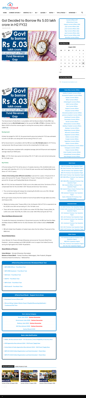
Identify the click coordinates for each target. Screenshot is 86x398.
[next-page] (6, 386)
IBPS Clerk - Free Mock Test (13, 282)
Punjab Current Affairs (72, 139)
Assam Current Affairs (72, 97)
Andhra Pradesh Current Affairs (72, 93)
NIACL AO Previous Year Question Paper (72, 229)
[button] (82, 13)
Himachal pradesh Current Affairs (72, 113)
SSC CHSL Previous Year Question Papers (72, 243)
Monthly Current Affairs (72, 37)
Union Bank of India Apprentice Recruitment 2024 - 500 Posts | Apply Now (27, 347)
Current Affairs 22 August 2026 (10, 383)
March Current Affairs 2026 (72, 35)
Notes (51, 12)
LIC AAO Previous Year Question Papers (71, 207)
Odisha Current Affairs (72, 137)
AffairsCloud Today (72, 22)
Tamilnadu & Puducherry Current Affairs (72, 145)
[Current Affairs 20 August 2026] (47, 376)
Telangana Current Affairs (72, 148)
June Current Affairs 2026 (72, 28)
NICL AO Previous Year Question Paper (72, 217)
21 (76, 63)
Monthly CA (27, 12)
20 (72, 63)
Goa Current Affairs (72, 106)
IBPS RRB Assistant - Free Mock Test (16, 271)
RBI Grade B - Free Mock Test (13, 286)
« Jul (60, 72)
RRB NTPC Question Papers (72, 241)
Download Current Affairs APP (14, 299)
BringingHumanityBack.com (69, 82)
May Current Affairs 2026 (72, 31)
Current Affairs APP (72, 20)
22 (79, 63)
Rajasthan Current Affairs (72, 141)
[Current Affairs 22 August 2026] (10, 376)
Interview (72, 12)
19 (69, 63)
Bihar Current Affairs (72, 100)
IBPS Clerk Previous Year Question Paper (72, 175)
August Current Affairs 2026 (72, 24)
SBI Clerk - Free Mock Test (13, 275)
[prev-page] (3, 386)
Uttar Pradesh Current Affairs (72, 152)
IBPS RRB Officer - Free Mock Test (15, 267)
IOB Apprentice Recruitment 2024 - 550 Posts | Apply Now (22, 343)
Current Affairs (14, 12)
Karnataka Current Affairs (71, 119)
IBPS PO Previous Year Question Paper (72, 173)
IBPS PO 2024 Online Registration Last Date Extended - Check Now (25, 355)
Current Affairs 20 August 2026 (47, 383)
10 (61, 60)
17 (61, 63)
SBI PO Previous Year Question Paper (72, 166)
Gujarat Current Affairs (72, 108)
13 (72, 60)
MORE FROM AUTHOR (21, 366)
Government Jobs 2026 (29, 320)
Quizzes (42, 12)
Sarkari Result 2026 (29, 329)
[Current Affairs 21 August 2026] (29, 376)
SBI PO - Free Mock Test (12, 279)
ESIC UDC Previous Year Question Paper (71, 227)
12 (69, 60)
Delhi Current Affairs (72, 104)
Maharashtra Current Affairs (72, 124)
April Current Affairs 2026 (72, 33)
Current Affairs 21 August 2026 (28, 383)
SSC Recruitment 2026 (29, 326)
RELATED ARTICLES (8, 366)
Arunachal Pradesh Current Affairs (72, 95)
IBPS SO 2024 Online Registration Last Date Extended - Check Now (25, 351)
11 (65, 60)
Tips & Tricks (61, 12)
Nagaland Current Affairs (72, 134)
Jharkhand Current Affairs (72, 117)
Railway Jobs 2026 (29, 323)
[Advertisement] (29, 75)
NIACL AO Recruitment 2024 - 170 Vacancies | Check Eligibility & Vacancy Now (29, 339)
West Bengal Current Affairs (72, 156)
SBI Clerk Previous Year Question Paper (72, 168)
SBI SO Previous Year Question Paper (72, 170)
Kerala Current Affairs (72, 121)
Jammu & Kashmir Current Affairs (72, 115)
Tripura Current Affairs (72, 150)
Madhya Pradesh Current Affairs (72, 126)
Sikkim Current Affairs (72, 143)
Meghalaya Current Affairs (72, 130)
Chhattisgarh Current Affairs (72, 102)
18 (65, 63)
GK (36, 12)
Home (5, 12)
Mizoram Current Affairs (72, 132)
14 (76, 60)
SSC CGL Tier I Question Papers (72, 246)
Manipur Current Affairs (72, 128)
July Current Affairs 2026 (72, 26)
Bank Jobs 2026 (29, 317)
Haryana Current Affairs (72, 110)
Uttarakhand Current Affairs (72, 154)
